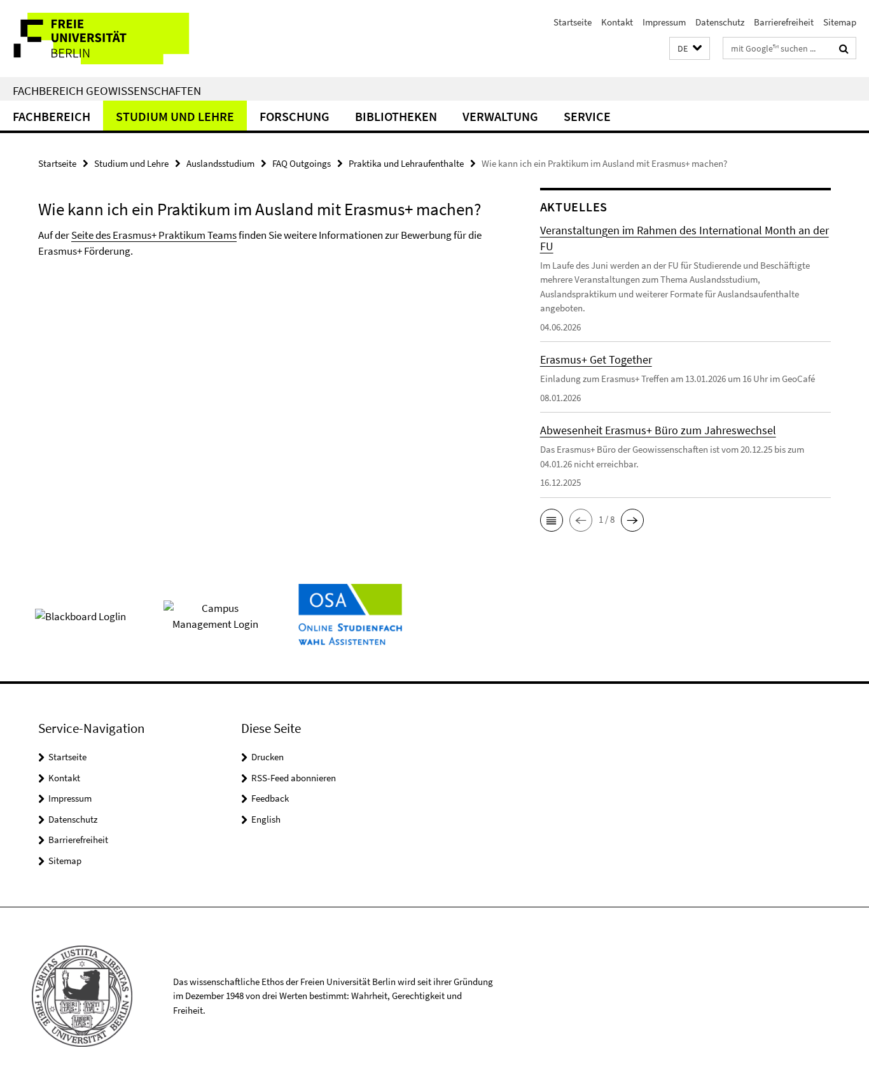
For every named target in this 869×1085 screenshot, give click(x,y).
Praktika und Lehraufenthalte (406, 163)
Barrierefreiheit (784, 22)
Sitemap (839, 22)
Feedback (270, 798)
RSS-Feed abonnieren (293, 778)
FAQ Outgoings (301, 163)
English (266, 819)
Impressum (664, 22)
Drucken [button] (267, 757)
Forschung (295, 116)
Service (587, 116)
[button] (689, 48)
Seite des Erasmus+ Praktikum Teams (154, 235)
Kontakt (617, 22)
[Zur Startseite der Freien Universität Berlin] (106, 38)
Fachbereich (51, 116)
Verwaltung (500, 116)
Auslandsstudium (220, 163)
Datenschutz (719, 22)
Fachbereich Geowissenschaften (107, 90)
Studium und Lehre (175, 116)
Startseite (572, 22)
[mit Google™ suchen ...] (844, 48)
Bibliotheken (396, 116)
